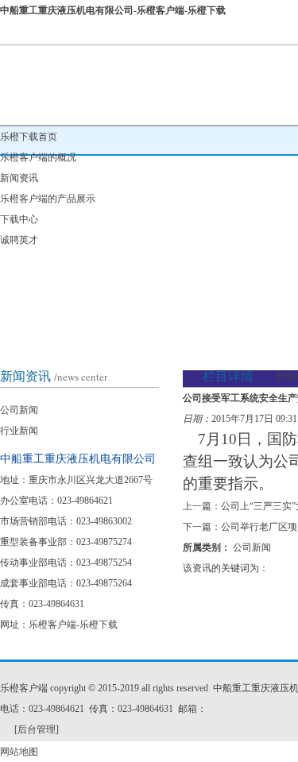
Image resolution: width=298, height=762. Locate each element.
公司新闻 (19, 410)
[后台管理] (36, 729)
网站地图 (19, 751)
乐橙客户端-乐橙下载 (73, 624)
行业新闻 (19, 430)
